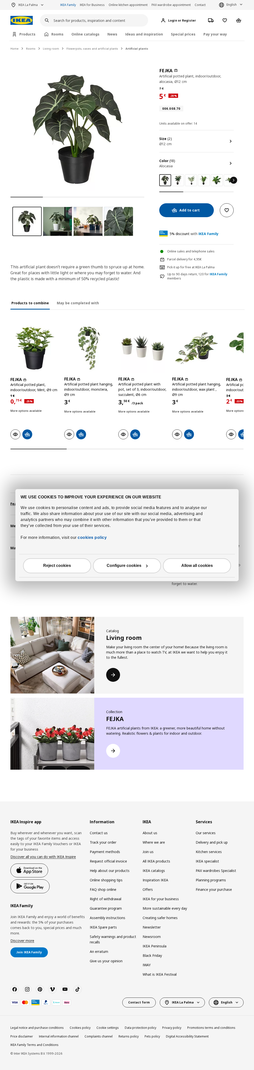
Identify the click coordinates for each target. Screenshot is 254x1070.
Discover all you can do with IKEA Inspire (43, 856)
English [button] (231, 4)
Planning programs (211, 880)
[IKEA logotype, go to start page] (21, 20)
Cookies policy (80, 1028)
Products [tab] (27, 34)
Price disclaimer (21, 1036)
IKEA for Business (92, 5)
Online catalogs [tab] (85, 34)
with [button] (194, 233)
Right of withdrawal (105, 899)
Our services (206, 832)
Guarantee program (106, 908)
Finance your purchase (214, 889)
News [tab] (112, 34)
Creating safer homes (160, 917)
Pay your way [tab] (215, 34)
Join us (148, 851)
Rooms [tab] (57, 34)
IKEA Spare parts (103, 927)
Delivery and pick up (212, 842)
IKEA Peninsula (154, 946)
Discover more (22, 940)
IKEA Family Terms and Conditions (34, 1045)
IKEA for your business (161, 899)
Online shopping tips (106, 880)
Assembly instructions (107, 917)
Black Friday (152, 955)
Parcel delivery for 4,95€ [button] (184, 259)
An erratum (99, 951)
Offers (148, 889)
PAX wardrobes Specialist (216, 870)
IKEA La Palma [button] (28, 5)
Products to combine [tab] (30, 303)
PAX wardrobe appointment (171, 5)
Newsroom (152, 936)
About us (150, 832)
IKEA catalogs (154, 870)
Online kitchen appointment (128, 5)
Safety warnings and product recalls (113, 939)
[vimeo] (52, 989)
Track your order (103, 842)
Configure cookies (124, 565)
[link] (178, 180)
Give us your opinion (106, 961)
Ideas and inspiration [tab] (144, 34)
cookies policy (92, 537)
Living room (51, 48)
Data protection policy (140, 1028)
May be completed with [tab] (78, 303)
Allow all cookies (197, 565)
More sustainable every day (165, 908)
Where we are (154, 842)
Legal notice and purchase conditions (37, 1028)
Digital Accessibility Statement (187, 1036)
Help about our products (109, 870)
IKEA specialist (207, 861)
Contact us (99, 832)
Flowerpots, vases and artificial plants (92, 48)
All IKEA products (156, 861)
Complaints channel (99, 1036)
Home (14, 48)
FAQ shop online (103, 889)
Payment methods (105, 851)
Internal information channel (59, 1036)
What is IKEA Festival (160, 974)
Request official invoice (108, 861)
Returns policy (129, 1036)
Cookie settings (107, 1028)
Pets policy (152, 1036)
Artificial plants (137, 48)
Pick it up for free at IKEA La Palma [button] (191, 267)
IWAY (147, 965)
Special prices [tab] (183, 34)
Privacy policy (171, 1028)
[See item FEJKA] (34, 348)
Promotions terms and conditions (211, 1028)
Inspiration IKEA (155, 880)
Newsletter (152, 927)
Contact (200, 5)
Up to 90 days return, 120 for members (197, 276)
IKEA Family (68, 5)
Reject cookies (57, 565)
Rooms (30, 48)
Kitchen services (209, 851)
